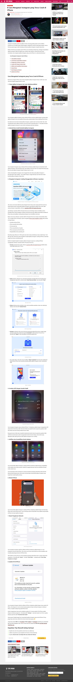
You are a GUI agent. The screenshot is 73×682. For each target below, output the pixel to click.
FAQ (50, 680)
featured (28, 669)
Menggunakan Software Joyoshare (18, 62)
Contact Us (43, 680)
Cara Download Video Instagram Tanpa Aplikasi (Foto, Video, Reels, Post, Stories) (14, 656)
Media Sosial (36, 1)
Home (8, 12)
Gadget (42, 1)
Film (60, 1)
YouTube (43, 673)
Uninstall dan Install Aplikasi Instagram (18, 60)
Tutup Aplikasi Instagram (16, 58)
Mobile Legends (48, 1)
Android (22, 1)
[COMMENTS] (27, 40)
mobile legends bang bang (31, 673)
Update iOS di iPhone (15, 71)
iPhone (37, 673)
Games (40, 673)
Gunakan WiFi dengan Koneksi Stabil (18, 64)
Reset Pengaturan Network (16, 69)
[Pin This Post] (18, 40)
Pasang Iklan (58, 680)
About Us (47, 680)
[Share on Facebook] (10, 40)
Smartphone (42, 669)
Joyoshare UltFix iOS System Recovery (33, 244)
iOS (31, 1)
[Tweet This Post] (14, 40)
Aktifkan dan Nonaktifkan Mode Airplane (19, 66)
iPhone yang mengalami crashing (35, 218)
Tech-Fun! (18, 1)
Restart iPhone (14, 67)
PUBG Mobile (55, 1)
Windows (28, 1)
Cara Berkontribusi (64, 680)
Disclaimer (53, 680)
